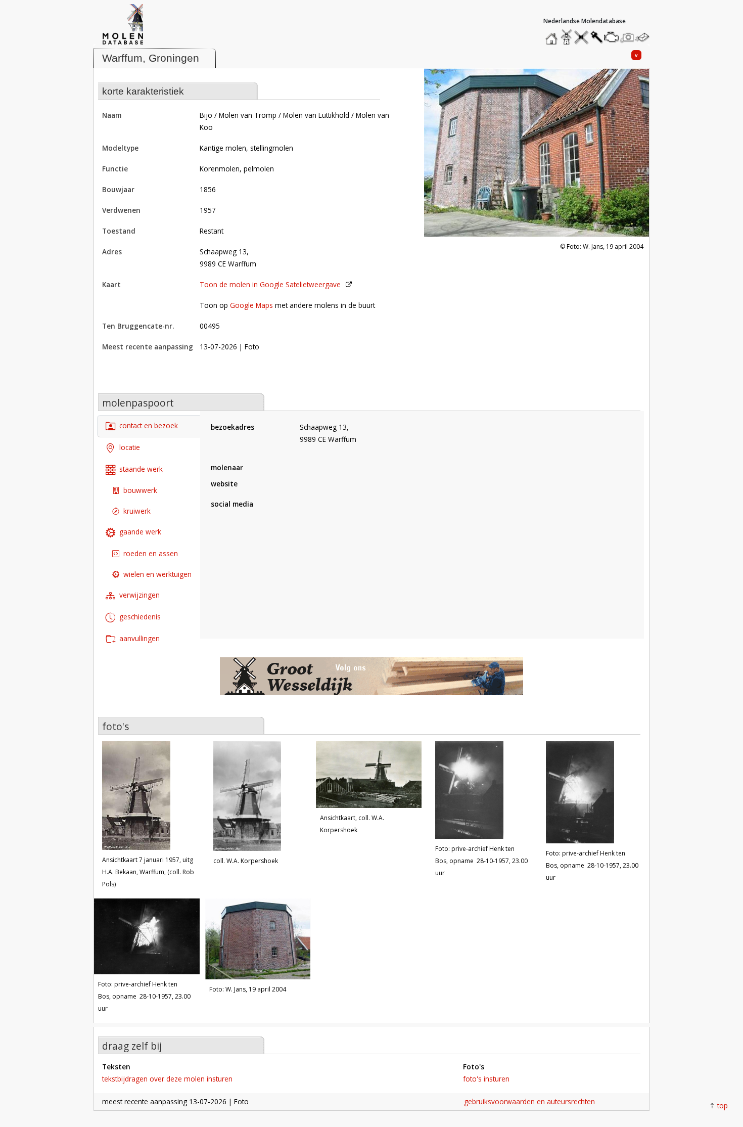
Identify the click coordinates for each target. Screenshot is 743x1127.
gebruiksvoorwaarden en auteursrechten (529, 1101)
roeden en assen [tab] (150, 553)
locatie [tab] (129, 447)
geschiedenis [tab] (140, 616)
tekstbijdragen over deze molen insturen (167, 1079)
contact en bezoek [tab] (148, 425)
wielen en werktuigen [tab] (157, 574)
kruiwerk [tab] (137, 511)
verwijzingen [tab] (139, 595)
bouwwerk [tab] (140, 490)
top (722, 1105)
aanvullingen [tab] (139, 638)
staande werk (141, 469)
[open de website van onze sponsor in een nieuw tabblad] (371, 681)
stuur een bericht (645, 37)
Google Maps (251, 305)
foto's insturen (486, 1079)
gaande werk (140, 531)
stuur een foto (627, 37)
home (553, 34)
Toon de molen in (270, 284)
